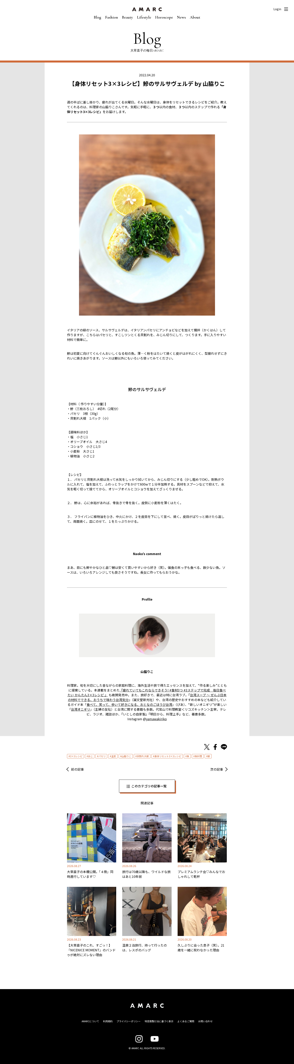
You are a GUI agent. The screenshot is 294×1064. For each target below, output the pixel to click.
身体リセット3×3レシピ (167, 756)
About (195, 17)
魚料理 (198, 756)
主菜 (113, 756)
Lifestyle (144, 17)
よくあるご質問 (185, 1021)
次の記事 (216, 769)
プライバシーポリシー (129, 1021)
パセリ (102, 756)
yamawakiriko (156, 718)
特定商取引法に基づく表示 (159, 1021)
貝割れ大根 (143, 756)
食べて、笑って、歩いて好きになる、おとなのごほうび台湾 (129, 704)
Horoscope (164, 17)
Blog (97, 17)
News (181, 17)
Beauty (127, 17)
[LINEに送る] (224, 747)
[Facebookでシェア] (215, 747)
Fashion (111, 17)
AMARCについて (90, 1021)
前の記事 (77, 769)
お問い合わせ (205, 1021)
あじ (90, 756)
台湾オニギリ (80, 709)
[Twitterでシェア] (207, 747)
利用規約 (108, 1021)
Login (277, 9)
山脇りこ (126, 756)
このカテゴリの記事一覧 (149, 786)
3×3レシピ (76, 756)
